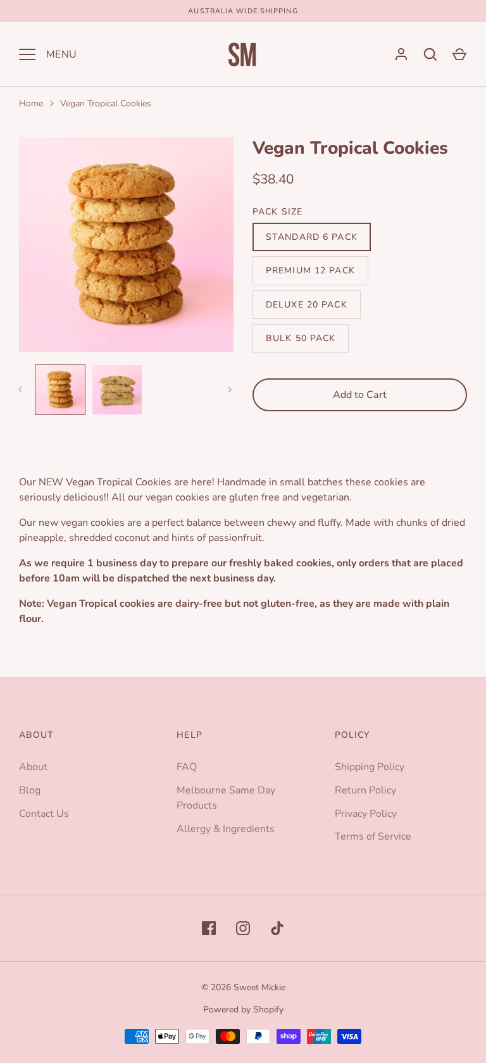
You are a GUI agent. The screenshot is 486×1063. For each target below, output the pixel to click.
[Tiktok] (277, 928)
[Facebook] (209, 928)
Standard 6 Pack (312, 237)
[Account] (401, 54)
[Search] (430, 54)
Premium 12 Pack (310, 270)
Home (31, 103)
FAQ (187, 767)
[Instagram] (243, 928)
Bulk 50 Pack (300, 338)
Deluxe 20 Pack (306, 305)
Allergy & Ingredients (226, 829)
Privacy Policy (366, 814)
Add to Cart (360, 395)
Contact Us (44, 814)
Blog (29, 790)
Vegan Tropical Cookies (105, 103)
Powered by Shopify (243, 1010)
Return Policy (365, 790)
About (33, 767)
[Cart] (459, 54)
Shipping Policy (369, 767)
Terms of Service (373, 836)
